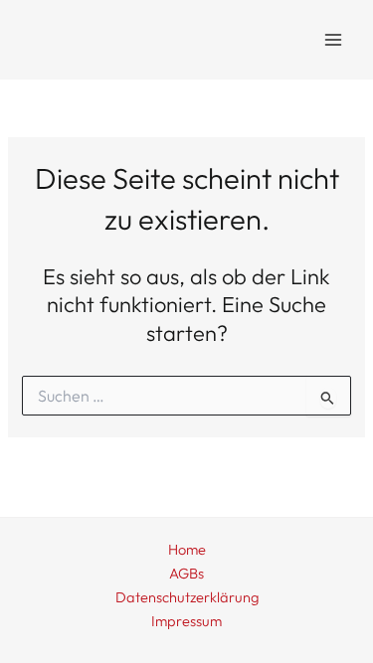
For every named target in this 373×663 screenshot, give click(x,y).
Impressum (186, 620)
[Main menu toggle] (333, 40)
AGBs (186, 573)
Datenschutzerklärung (187, 596)
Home (187, 549)
